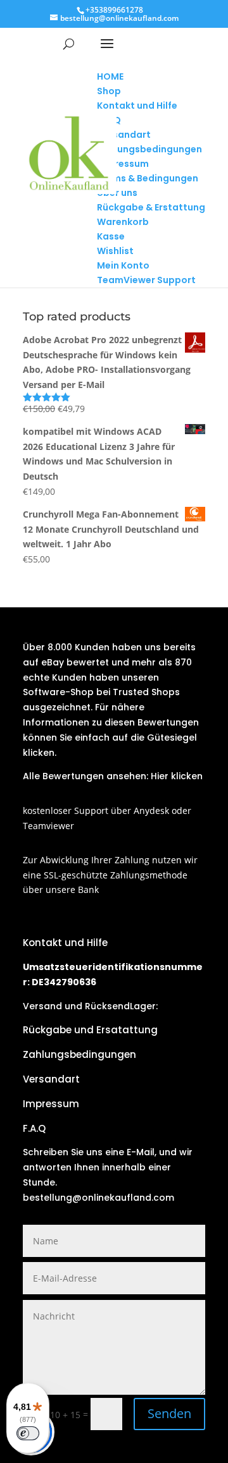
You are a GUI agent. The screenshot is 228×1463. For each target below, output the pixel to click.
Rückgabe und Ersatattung (90, 1029)
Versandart (51, 1079)
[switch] (27, 1433)
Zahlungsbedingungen (79, 1054)
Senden (169, 1413)
